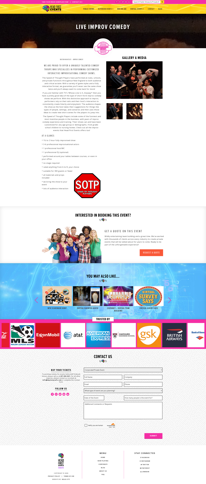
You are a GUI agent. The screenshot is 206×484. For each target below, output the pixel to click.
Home (103, 457)
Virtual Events (136, 9)
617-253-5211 (65, 376)
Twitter (145, 465)
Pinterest (145, 468)
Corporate (103, 464)
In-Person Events (105, 9)
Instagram (145, 461)
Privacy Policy (54, 476)
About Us (103, 471)
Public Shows (88, 9)
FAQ (103, 474)
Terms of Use (69, 476)
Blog (160, 9)
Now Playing (103, 461)
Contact (151, 9)
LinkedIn (145, 472)
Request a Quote (151, 252)
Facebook (145, 457)
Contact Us (77, 2)
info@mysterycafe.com (52, 380)
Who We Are (121, 9)
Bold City (66, 479)
